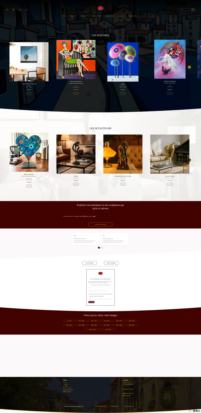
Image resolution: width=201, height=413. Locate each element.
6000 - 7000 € (119, 325)
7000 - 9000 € (132, 325)
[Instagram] (7, 10)
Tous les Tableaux (89, 263)
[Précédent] (11, 67)
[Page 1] (99, 248)
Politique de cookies (128, 406)
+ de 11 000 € (108, 329)
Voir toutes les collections (100, 224)
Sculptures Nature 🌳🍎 (80, 216)
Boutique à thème (110, 16)
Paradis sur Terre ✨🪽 (90, 216)
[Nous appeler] (199, 411)
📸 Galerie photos (67, 391)
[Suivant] (189, 67)
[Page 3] (102, 247)
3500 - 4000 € (82, 325)
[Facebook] (26, 10)
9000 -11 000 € (93, 329)
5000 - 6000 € (107, 325)
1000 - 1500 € (94, 320)
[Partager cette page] (194, 411)
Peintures (65, 384)
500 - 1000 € (81, 320)
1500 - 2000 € (107, 320)
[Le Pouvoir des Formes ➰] (69, 214)
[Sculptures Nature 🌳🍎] (80, 214)
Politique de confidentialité (100, 406)
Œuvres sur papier (96, 16)
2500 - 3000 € (132, 320)
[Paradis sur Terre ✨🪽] (90, 214)
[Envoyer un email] (197, 411)
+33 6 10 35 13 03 (126, 382)
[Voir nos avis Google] (192, 411)
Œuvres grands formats (68, 389)
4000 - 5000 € (94, 325)
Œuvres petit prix (67, 387)
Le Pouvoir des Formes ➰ (69, 216)
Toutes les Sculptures (111, 263)
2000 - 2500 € (119, 320)
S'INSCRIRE (91, 302)
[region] (100, 67)
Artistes (63, 16)
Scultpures (65, 386)
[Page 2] (100, 247)
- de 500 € (69, 320)
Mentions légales (114, 406)
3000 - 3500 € (69, 325)
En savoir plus (29, 93)
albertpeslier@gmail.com (128, 384)
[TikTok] (20, 10)
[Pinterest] (14, 10)
